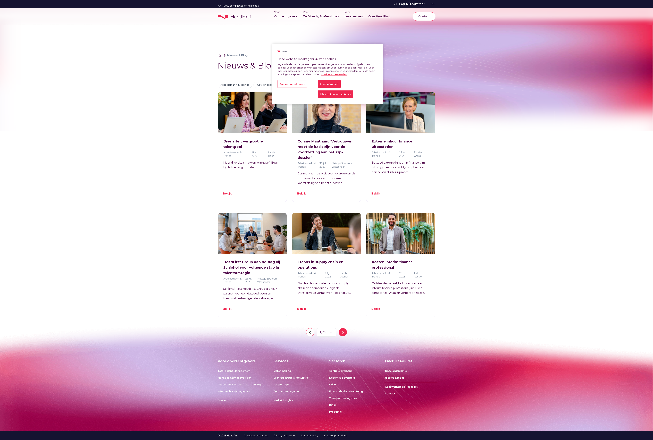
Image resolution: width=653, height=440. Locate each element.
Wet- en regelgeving (269, 84)
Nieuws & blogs (394, 377)
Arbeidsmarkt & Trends (235, 84)
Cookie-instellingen (292, 84)
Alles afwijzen (329, 84)
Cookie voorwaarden (256, 435)
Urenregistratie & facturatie (290, 377)
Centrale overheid (340, 371)
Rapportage (281, 384)
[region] (327, 74)
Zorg (332, 418)
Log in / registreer (412, 4)
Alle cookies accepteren (335, 94)
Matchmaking (282, 371)
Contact (424, 16)
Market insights (283, 400)
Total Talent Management (234, 371)
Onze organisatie (396, 371)
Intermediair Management (234, 391)
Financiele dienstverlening (346, 391)
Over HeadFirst (379, 16)
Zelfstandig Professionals (321, 16)
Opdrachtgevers (286, 16)
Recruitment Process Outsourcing (239, 384)
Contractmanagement (287, 391)
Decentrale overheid (342, 377)
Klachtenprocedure (335, 435)
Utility (333, 384)
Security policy (309, 435)
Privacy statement (285, 435)
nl (433, 4)
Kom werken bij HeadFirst (401, 386)
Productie (335, 411)
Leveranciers (354, 16)
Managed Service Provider (234, 377)
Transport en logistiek (343, 398)
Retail (332, 405)
